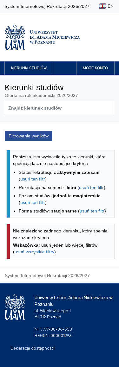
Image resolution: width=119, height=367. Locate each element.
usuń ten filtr (32, 178)
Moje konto (95, 68)
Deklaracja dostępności (32, 348)
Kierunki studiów (29, 68)
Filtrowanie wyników (29, 135)
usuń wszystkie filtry (34, 251)
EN (110, 6)
